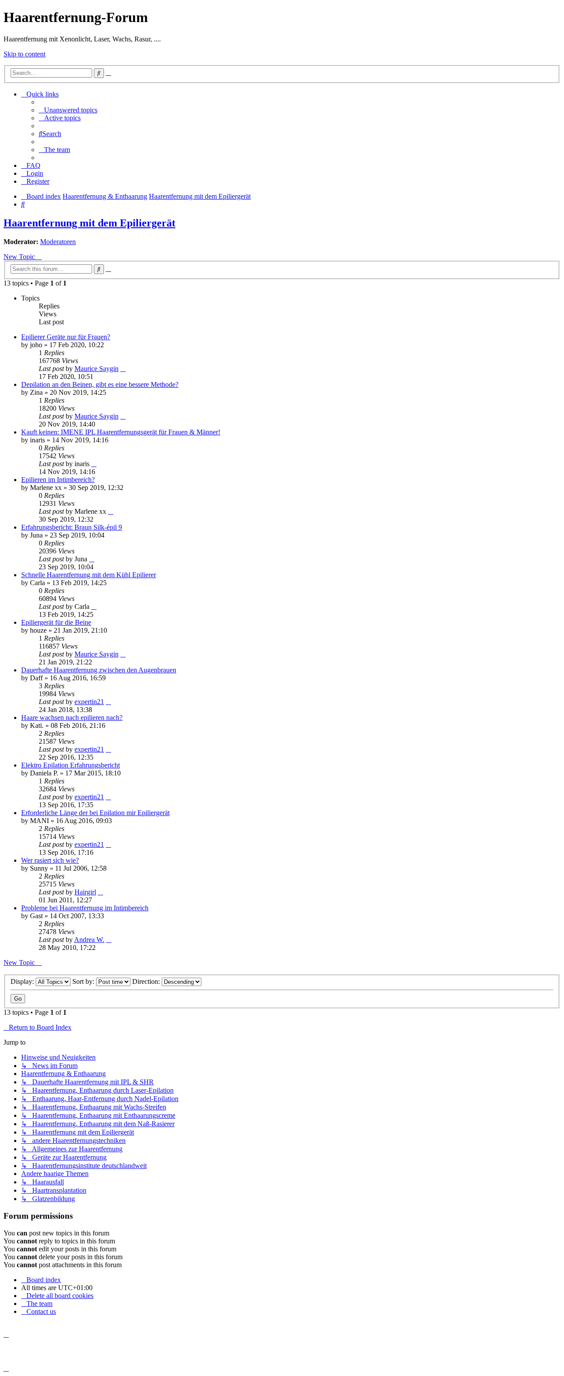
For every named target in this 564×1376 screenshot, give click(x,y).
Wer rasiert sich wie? (50, 860)
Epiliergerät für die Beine (56, 622)
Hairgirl (85, 892)
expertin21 (89, 701)
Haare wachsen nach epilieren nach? (71, 717)
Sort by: (84, 981)
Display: (23, 981)
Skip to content (24, 54)
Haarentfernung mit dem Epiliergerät (89, 223)
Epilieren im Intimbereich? (58, 479)
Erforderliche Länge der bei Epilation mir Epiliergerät (95, 812)
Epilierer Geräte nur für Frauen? (65, 337)
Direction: (147, 981)
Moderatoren (58, 241)
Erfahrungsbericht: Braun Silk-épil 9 (71, 527)
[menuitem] (68, 110)
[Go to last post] (123, 368)
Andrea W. (89, 939)
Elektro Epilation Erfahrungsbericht (70, 765)
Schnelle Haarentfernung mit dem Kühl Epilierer (88, 575)
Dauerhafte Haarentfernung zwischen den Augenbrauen (98, 670)
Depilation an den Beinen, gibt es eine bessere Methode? (99, 384)
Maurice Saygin (96, 368)
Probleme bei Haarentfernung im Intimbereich (84, 908)
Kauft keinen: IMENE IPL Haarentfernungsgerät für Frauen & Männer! (120, 432)
